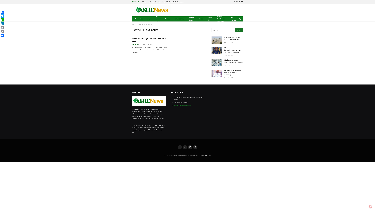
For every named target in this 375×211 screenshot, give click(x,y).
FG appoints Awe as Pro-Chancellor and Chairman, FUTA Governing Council (164, 2)
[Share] (2, 36)
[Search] (240, 19)
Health (167, 19)
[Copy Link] (2, 32)
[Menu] (135, 18)
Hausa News (191, 19)
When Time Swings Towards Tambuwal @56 (149, 40)
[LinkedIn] (2, 24)
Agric (149, 19)
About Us (210, 19)
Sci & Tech (158, 19)
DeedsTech (208, 155)
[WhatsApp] (2, 20)
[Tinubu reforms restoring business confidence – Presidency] (217, 73)
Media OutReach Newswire (221, 19)
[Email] (2, 28)
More (201, 19)
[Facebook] (2, 12)
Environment (179, 19)
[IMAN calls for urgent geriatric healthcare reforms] (217, 62)
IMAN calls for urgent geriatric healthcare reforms (233, 61)
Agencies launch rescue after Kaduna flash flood (232, 39)
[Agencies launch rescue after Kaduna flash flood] (217, 40)
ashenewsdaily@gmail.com (183, 105)
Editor (135, 44)
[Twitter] (2, 16)
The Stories (233, 19)
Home (142, 19)
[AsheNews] (152, 10)
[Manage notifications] (370, 206)
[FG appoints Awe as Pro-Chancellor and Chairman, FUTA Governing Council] (217, 50)
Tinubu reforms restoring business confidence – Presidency (232, 73)
